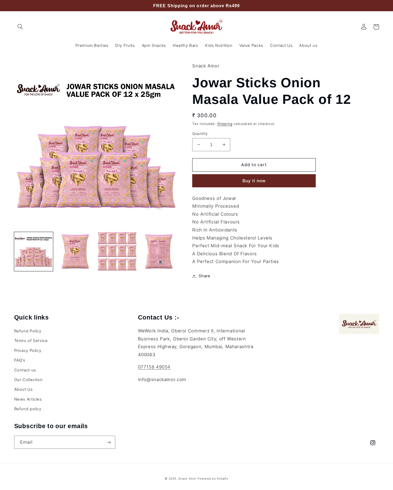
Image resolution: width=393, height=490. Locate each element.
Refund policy (27, 409)
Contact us (25, 370)
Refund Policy (27, 331)
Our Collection (28, 379)
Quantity (200, 133)
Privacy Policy (27, 350)
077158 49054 (154, 367)
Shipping (225, 124)
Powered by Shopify (213, 478)
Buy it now (254, 180)
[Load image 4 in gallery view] (158, 251)
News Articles (28, 399)
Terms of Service (31, 340)
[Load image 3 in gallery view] (117, 251)
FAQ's (19, 360)
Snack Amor (187, 478)
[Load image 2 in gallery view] (75, 251)
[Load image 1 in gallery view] (33, 251)
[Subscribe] (108, 442)
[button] (20, 27)
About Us (23, 389)
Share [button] (204, 276)
